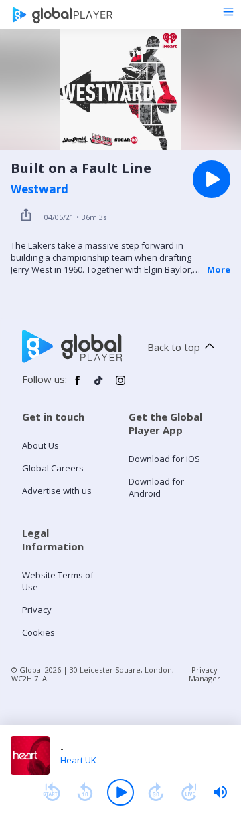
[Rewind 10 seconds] (85, 792)
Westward (39, 189)
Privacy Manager (204, 674)
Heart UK (78, 760)
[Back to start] (51, 792)
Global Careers (53, 468)
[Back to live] (189, 792)
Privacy (37, 610)
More (218, 269)
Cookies (38, 632)
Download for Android (156, 487)
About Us (40, 445)
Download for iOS (164, 459)
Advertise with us (57, 491)
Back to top (173, 347)
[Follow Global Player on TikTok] (99, 385)
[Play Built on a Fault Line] (211, 179)
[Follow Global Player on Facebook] (77, 385)
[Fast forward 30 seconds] (156, 792)
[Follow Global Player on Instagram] (120, 385)
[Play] (120, 792)
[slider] (220, 792)
